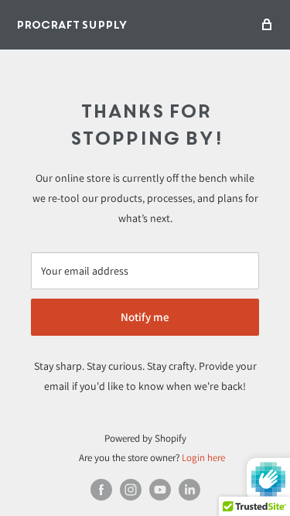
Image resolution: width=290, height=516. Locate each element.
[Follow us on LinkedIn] (189, 490)
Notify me (145, 316)
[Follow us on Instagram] (131, 490)
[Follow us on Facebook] (101, 490)
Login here (203, 457)
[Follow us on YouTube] (160, 490)
